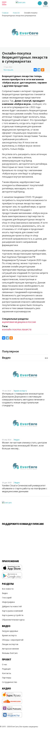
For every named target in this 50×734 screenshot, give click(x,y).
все (46, 358)
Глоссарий (6, 597)
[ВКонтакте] (35, 69)
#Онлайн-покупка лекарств (16, 329)
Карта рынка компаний (12, 611)
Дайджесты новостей (12, 606)
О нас (4, 664)
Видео (16, 440)
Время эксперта (20, 391)
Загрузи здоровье (10, 631)
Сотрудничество (9, 682)
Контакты (6, 673)
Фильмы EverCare (10, 653)
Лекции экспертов (10, 644)
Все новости (7, 588)
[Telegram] (39, 69)
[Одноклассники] (42, 69)
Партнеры (6, 677)
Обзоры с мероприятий (12, 640)
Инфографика (8, 602)
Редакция (6, 669)
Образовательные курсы (13, 619)
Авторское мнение (10, 648)
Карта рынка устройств (12, 615)
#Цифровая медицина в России (19, 322)
